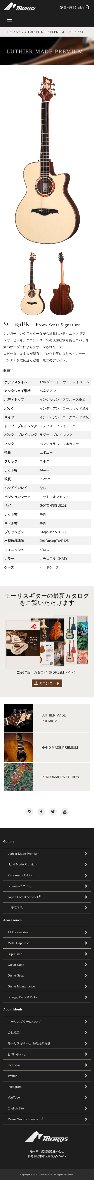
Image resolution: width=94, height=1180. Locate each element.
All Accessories (18, 932)
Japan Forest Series (22, 897)
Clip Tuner (15, 954)
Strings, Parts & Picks (22, 997)
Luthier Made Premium (23, 853)
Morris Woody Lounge (24, 1119)
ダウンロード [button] (49, 683)
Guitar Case (16, 964)
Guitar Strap (16, 975)
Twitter (12, 1075)
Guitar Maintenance (21, 986)
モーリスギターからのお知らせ (29, 1043)
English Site (16, 1108)
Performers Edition (20, 875)
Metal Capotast (18, 943)
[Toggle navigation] (9, 21)
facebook (14, 1065)
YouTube (14, 1097)
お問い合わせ (17, 1054)
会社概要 (14, 1032)
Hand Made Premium (22, 864)
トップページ (15, 32)
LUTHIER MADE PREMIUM (46, 32)
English (79, 7)
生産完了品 (15, 907)
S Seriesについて (19, 886)
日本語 (68, 7)
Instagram (15, 1086)
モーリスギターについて (24, 1021)
